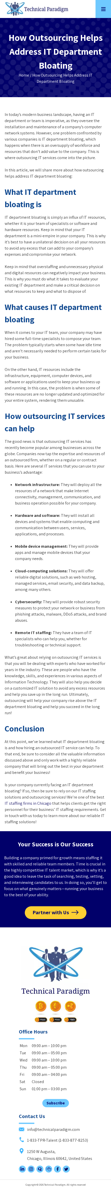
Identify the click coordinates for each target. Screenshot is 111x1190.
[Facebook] (57, 1171)
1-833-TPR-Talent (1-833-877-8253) (57, 1140)
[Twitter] (66, 1171)
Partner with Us (51, 912)
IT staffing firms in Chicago (28, 803)
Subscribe (55, 1103)
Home (24, 75)
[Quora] (39, 1171)
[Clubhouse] (48, 1171)
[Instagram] (31, 1171)
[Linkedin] (22, 1171)
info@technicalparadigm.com (53, 1129)
